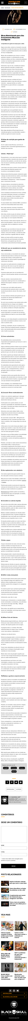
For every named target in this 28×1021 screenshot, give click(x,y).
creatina (4, 482)
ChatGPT (6, 768)
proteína (24, 480)
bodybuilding (10, 789)
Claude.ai (22, 768)
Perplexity (13, 768)
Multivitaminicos (5, 492)
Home (2, 7)
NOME (2, 845)
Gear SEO (17, 1018)
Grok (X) (14, 771)
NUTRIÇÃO (7, 7)
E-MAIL (3, 851)
